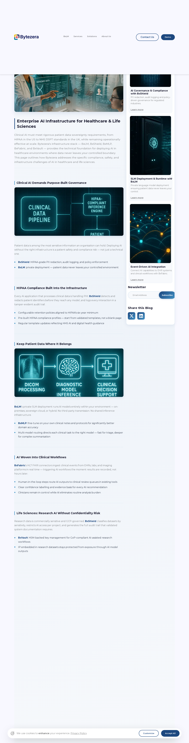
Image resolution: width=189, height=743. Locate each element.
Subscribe (167, 295)
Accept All (170, 733)
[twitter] (131, 316)
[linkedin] (141, 316)
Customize (148, 733)
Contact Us (147, 37)
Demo (168, 37)
